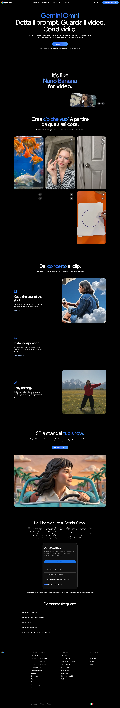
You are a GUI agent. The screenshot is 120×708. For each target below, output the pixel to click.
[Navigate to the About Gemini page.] (6, 2)
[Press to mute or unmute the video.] (99, 103)
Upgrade (55, 48)
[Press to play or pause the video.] (103, 103)
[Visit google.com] (34, 704)
